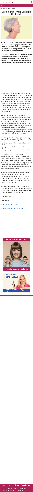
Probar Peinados (26, 485)
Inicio (1, 8)
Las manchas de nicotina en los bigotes (13, 208)
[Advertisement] (16, 78)
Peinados (17, 485)
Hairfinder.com (9, 2)
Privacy (16, 488)
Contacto (9, 488)
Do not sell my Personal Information (11, 490)
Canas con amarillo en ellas (9, 204)
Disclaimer (23, 488)
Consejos (9, 485)
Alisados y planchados (11, 8)
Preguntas (5, 8)
